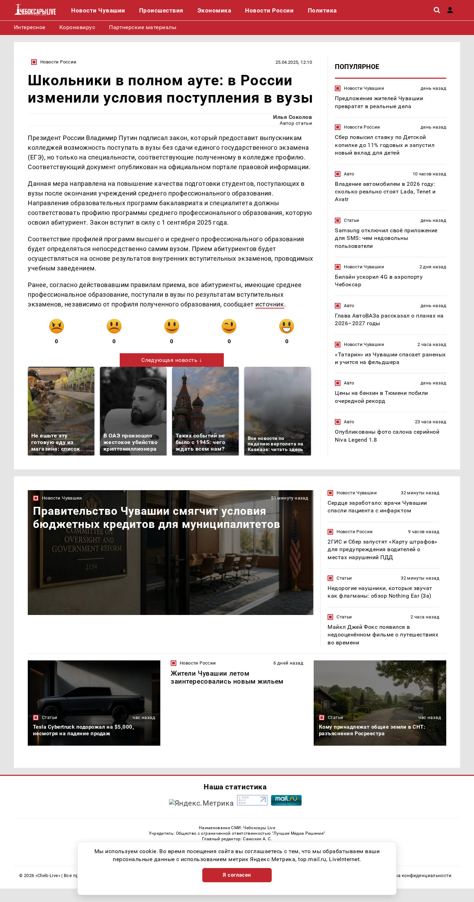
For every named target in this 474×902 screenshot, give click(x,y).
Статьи (351, 220)
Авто (349, 173)
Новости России (58, 61)
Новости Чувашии (364, 88)
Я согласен (237, 875)
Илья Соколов (292, 117)
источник (269, 304)
